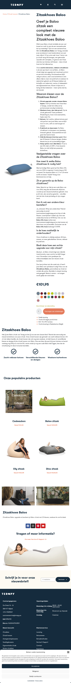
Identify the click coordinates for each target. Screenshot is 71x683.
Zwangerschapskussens (10, 639)
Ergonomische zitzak (9, 645)
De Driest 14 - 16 (8, 605)
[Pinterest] (38, 526)
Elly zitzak (18, 469)
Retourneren (40, 635)
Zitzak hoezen (12, 14)
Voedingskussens (8, 642)
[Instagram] (33, 526)
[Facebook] (28, 526)
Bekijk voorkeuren (35, 676)
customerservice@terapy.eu (12, 615)
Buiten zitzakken (8, 648)
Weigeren (35, 671)
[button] (68, 652)
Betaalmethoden (41, 639)
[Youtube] (43, 526)
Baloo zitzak (52, 421)
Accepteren (35, 666)
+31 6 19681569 (8, 612)
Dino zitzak (52, 469)
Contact (39, 645)
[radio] (38, 293)
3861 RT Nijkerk (8, 609)
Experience (40, 649)
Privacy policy (39, 680)
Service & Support (42, 642)
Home (5, 14)
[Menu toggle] (62, 5)
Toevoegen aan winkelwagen (53, 311)
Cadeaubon (19, 421)
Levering (39, 632)
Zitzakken (6, 632)
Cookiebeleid (30, 680)
